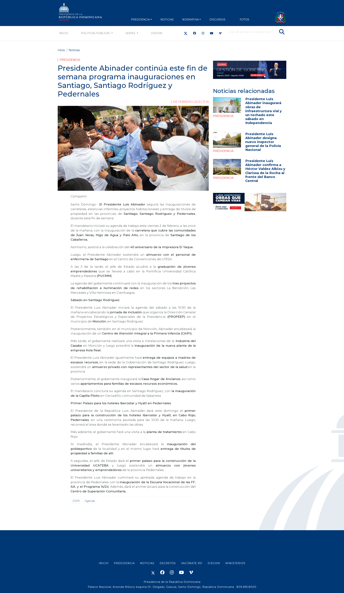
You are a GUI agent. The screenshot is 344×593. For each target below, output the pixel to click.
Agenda (90, 501)
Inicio (63, 33)
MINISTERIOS (235, 563)
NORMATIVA (190, 19)
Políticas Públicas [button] (96, 33)
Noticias (74, 50)
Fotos (244, 19)
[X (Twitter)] (185, 33)
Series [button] (131, 33)
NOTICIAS (167, 19)
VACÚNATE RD (191, 563)
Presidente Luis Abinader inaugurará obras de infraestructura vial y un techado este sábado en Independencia (263, 111)
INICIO (104, 563)
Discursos (217, 19)
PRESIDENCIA (140, 19)
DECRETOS (168, 563)
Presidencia (70, 60)
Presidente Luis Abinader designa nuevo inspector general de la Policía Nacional (263, 142)
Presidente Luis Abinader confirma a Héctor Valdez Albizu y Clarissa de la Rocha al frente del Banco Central (265, 171)
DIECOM (156, 33)
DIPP (76, 501)
